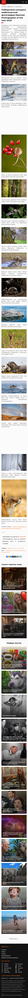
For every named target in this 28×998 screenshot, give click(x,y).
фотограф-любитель (19, 550)
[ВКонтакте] (7, 557)
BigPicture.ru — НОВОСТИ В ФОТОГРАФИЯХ (12, 978)
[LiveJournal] (15, 557)
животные (18, 6)
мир (16, 548)
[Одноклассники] (9, 557)
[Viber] (17, 557)
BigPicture (11, 6)
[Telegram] (21, 557)
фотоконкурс (5, 552)
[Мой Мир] (11, 557)
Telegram (22, 536)
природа (21, 548)
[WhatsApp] (19, 557)
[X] (13, 557)
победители (8, 550)
